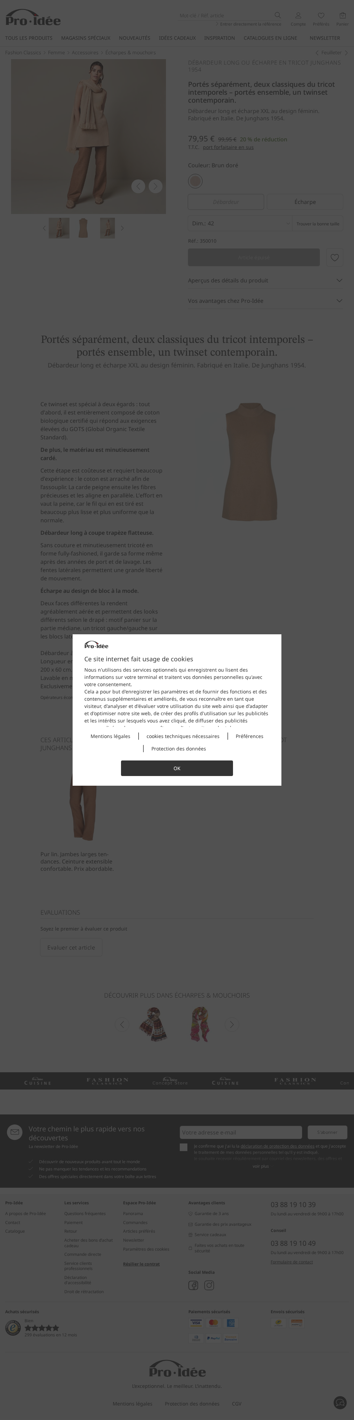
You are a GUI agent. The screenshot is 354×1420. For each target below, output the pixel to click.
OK (177, 768)
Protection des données (178, 748)
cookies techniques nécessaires (183, 736)
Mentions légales (110, 736)
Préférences (249, 736)
